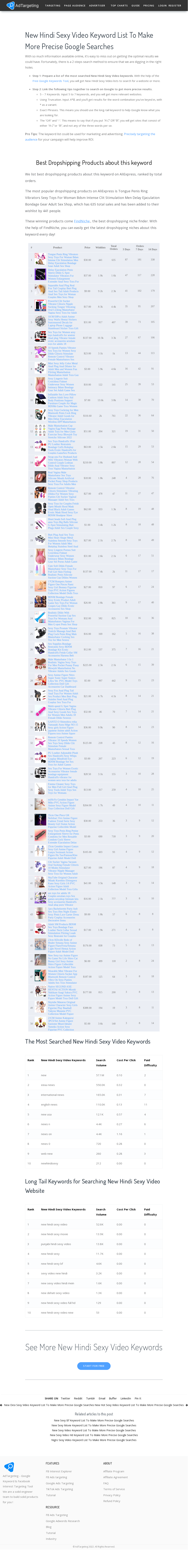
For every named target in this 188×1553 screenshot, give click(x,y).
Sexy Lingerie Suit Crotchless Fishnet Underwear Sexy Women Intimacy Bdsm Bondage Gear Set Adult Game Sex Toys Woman (61, 386)
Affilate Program (113, 1471)
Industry (51, 1539)
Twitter (65, 1398)
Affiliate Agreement (115, 1477)
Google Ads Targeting (60, 1483)
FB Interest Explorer (59, 1471)
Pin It (138, 1398)
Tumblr (90, 1398)
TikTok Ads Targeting (59, 1489)
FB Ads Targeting (57, 1515)
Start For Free (94, 1365)
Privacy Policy (112, 1495)
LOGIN (162, 5)
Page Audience (74, 5)
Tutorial (51, 1495)
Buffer (113, 1398)
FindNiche (82, 221)
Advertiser (97, 5)
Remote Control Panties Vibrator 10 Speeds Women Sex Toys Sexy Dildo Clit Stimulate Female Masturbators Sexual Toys (62, 743)
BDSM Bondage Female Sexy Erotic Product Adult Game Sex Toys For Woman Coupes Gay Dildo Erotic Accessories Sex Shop (62, 603)
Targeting (53, 5)
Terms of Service (114, 1489)
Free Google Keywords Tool (50, 81)
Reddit (78, 1398)
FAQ (106, 1483)
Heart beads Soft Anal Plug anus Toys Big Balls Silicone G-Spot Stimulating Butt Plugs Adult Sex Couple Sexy (63, 523)
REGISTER (175, 5)
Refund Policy (111, 1501)
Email (102, 1398)
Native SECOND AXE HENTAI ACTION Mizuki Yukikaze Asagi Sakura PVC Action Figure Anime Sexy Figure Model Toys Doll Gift (63, 992)
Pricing (148, 5)
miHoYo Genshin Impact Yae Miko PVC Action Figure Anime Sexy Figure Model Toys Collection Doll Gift (63, 804)
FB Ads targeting (56, 1477)
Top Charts (119, 5)
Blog (49, 1527)
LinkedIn (126, 1398)
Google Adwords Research (63, 1521)
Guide (136, 5)
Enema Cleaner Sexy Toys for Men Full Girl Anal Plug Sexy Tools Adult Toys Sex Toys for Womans (62, 788)
